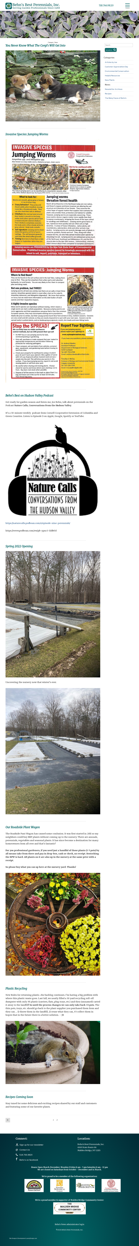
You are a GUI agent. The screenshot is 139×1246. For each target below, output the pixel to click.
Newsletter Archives (113, 89)
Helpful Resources (112, 76)
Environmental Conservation (117, 71)
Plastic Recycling (16, 988)
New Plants (109, 80)
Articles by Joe (111, 62)
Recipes (108, 94)
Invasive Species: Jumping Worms (27, 134)
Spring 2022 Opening (19, 546)
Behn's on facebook (28, 1160)
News (107, 85)
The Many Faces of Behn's (115, 98)
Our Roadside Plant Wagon (23, 827)
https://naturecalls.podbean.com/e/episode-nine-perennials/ (38, 523)
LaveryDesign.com (31, 1238)
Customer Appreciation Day (116, 67)
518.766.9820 (25, 1155)
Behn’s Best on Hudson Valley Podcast (29, 395)
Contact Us (24, 1150)
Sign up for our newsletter (31, 1145)
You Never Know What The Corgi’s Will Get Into (35, 45)
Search (111, 50)
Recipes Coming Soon (19, 1097)
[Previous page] (8, 1120)
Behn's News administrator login (69, 1224)
